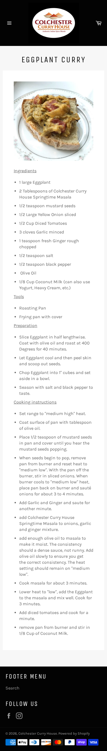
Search (12, 688)
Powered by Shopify (74, 733)
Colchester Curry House (37, 733)
